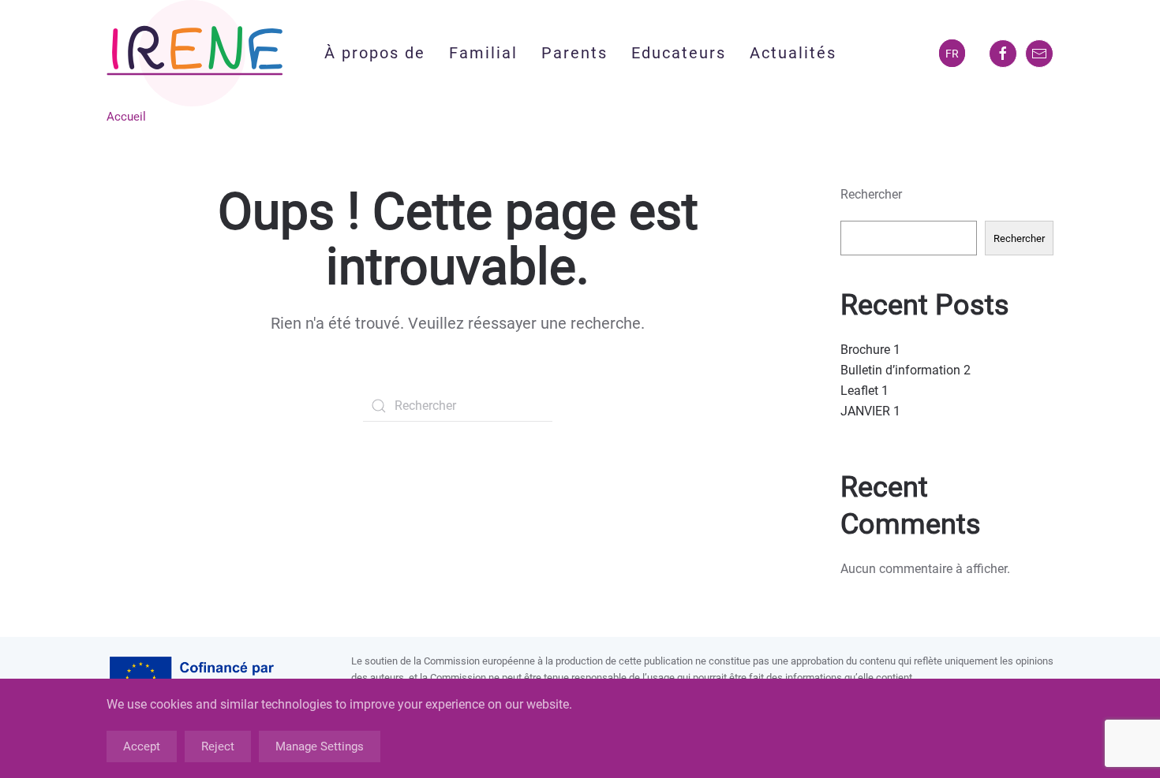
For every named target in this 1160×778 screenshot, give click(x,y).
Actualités (793, 52)
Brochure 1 (870, 349)
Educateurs (678, 52)
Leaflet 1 (864, 390)
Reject (217, 746)
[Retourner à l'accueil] (195, 53)
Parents (574, 52)
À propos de (374, 52)
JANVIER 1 (870, 411)
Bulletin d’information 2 (905, 370)
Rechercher (871, 194)
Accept (141, 746)
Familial (483, 52)
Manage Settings (319, 746)
